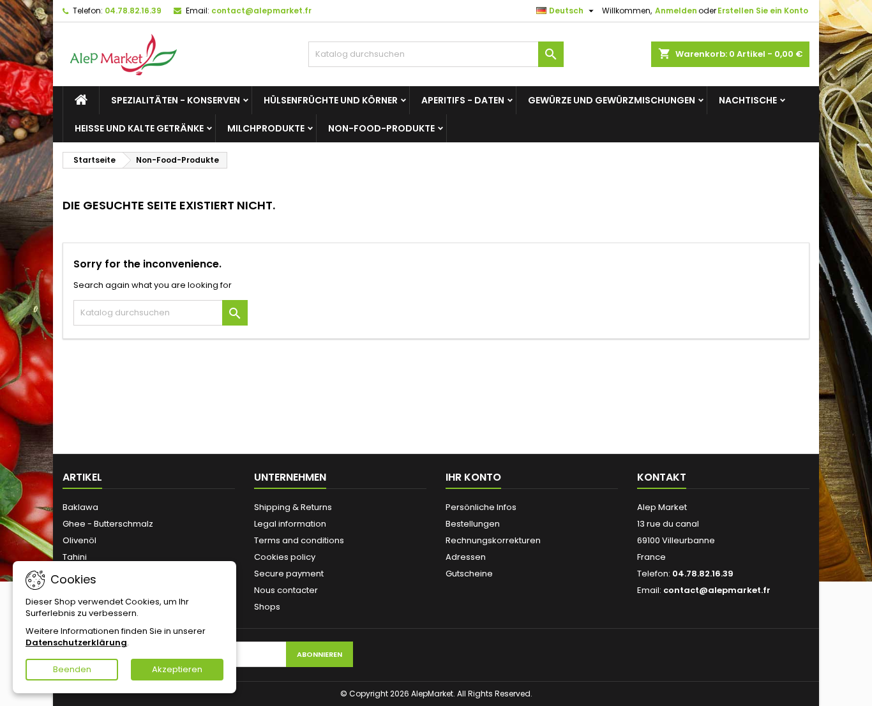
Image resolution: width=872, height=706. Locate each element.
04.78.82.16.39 (133, 10)
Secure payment (289, 573)
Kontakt (661, 477)
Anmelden (676, 10)
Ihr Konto (473, 477)
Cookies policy (284, 557)
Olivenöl (79, 540)
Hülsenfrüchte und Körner (331, 100)
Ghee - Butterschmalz (108, 524)
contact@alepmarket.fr (261, 10)
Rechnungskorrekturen (493, 540)
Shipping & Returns (293, 507)
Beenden (72, 669)
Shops (267, 607)
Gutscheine (469, 573)
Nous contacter (286, 590)
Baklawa (80, 507)
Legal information (290, 524)
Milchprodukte (265, 128)
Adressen (466, 557)
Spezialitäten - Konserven (175, 100)
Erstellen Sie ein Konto (763, 10)
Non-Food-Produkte (381, 128)
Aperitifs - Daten (462, 100)
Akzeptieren (177, 669)
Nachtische (748, 100)
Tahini (75, 557)
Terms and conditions (299, 540)
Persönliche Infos (481, 507)
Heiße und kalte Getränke (139, 128)
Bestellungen (473, 524)
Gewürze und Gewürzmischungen (611, 100)
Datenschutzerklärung (76, 642)
